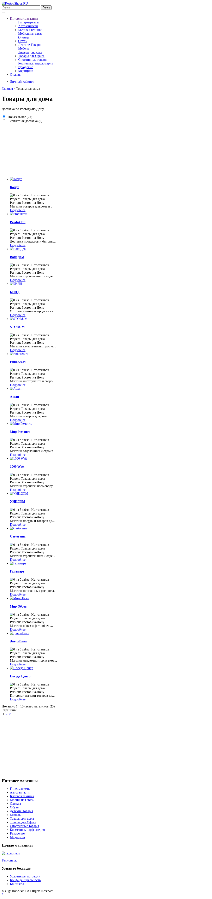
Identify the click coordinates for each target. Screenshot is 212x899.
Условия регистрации (25, 876)
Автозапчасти (28, 26)
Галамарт (17, 571)
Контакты (17, 884)
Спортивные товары (32, 59)
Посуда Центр (20, 676)
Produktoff (17, 222)
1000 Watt (17, 466)
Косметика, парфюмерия (35, 63)
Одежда (23, 37)
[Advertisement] (106, 148)
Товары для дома (30, 52)
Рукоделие (25, 67)
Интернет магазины (24, 18)
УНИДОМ (17, 501)
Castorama (17, 536)
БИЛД (14, 292)
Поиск (46, 7)
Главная (7, 88)
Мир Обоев (18, 606)
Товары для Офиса (31, 56)
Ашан (14, 396)
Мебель (23, 48)
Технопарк (9, 860)
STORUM (17, 327)
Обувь (22, 41)
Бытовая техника (30, 30)
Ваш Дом (17, 257)
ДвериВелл (18, 641)
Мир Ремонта (20, 431)
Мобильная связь (30, 33)
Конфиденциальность (25, 880)
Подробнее (17, 210)
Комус (14, 187)
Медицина (25, 71)
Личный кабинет (22, 81)
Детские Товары (29, 44)
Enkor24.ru (18, 362)
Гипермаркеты (28, 22)
